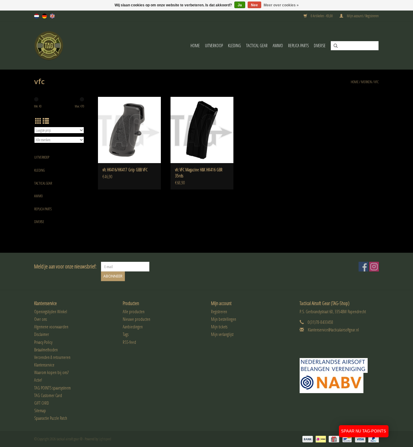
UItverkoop (214, 45)
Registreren (219, 311)
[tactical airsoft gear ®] (57, 45)
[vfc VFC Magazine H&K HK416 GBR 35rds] (202, 130)
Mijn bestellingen (223, 319)
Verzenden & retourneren (52, 357)
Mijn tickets (219, 327)
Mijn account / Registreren (362, 15)
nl (36, 16)
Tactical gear (257, 45)
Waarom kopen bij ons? (51, 372)
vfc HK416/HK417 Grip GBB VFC (125, 170)
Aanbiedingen (133, 327)
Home (195, 45)
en (52, 16)
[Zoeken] (333, 46)
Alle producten (134, 311)
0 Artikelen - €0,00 (321, 15)
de (44, 16)
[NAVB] (339, 365)
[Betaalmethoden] (307, 438)
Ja (240, 5)
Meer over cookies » (281, 5)
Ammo (278, 45)
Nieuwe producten (136, 319)
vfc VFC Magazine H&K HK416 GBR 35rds (199, 173)
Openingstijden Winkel (50, 311)
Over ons (40, 319)
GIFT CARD (41, 403)
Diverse (320, 45)
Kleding (234, 45)
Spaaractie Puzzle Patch (50, 418)
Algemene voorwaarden (51, 327)
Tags (125, 334)
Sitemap (40, 410)
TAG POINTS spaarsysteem (52, 388)
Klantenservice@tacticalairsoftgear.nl (333, 330)
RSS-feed (129, 342)
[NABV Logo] (339, 383)
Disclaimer (41, 334)
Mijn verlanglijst (222, 334)
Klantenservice (44, 365)
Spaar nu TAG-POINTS (363, 431)
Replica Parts (298, 45)
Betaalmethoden (46, 350)
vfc (376, 81)
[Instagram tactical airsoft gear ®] (374, 266)
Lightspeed (105, 439)
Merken (366, 81)
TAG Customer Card (48, 395)
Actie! (38, 380)
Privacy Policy (43, 342)
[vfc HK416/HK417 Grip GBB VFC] (129, 130)
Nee (254, 5)
